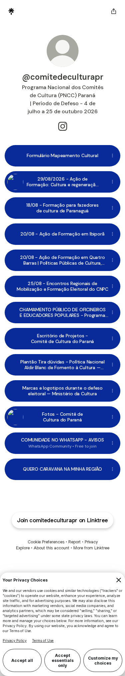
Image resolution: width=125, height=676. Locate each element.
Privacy (91, 542)
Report (74, 542)
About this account (51, 548)
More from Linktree (91, 548)
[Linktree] (11, 11)
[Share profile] (113, 11)
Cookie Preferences (46, 542)
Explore (23, 548)
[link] (63, 126)
